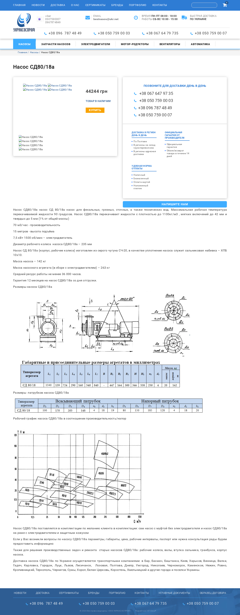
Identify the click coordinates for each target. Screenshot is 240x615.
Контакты (159, 5)
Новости (38, 5)
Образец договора (213, 592)
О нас (75, 5)
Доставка (58, 5)
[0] (225, 5)
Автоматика (200, 44)
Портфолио (137, 5)
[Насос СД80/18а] (35, 85)
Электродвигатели (95, 44)
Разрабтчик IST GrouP (145, 611)
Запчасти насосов (55, 44)
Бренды (117, 5)
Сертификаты (95, 5)
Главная (19, 5)
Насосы (24, 44)
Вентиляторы (170, 44)
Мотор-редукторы (135, 44)
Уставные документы (174, 592)
